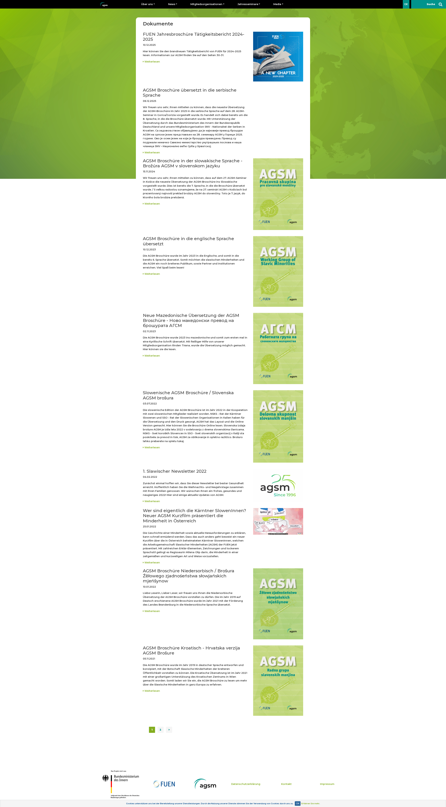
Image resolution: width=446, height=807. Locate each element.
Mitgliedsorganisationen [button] (206, 4)
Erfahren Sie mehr (310, 803)
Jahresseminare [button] (248, 4)
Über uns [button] (147, 4)
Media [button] (277, 4)
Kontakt (286, 784)
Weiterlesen (152, 61)
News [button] (171, 4)
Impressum (327, 784)
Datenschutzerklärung (245, 784)
